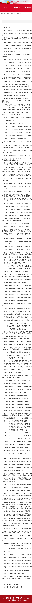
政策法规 (13, 13)
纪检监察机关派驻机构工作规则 (15, 587)
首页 (5, 7)
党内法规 (19, 13)
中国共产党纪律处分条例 (13, 584)
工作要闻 (17, 7)
